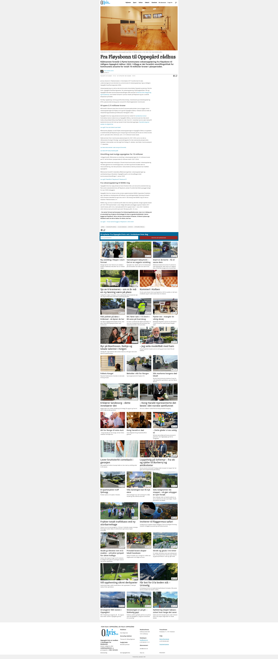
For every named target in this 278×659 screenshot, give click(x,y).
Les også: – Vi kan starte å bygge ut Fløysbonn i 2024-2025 (117, 221)
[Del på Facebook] (174, 76)
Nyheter (128, 2)
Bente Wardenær (164, 639)
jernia (102, 227)
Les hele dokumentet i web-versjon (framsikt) (113, 147)
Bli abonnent (162, 2)
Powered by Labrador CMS (139, 656)
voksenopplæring (111, 227)
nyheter (130, 227)
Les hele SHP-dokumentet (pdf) (109, 150)
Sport (134, 2)
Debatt (147, 2)
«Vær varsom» (113, 650)
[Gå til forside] (105, 2)
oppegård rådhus (139, 227)
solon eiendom (122, 227)
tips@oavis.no (144, 640)
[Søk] (175, 2)
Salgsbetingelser (164, 644)
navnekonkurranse (140, 116)
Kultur (141, 2)
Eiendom (154, 2)
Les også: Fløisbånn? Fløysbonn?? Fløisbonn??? (113, 179)
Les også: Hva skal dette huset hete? (110, 127)
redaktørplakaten (106, 648)
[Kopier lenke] (176, 76)
